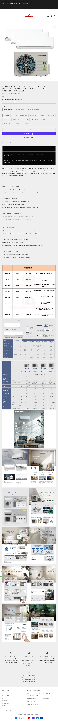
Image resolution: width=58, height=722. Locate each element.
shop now (5, 7)
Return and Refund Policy (8, 695)
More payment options (29, 137)
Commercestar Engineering (11, 93)
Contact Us (5, 700)
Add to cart (29, 129)
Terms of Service (6, 693)
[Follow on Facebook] (3, 710)
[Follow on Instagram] (7, 710)
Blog (3, 705)
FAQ (3, 698)
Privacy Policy (5, 703)
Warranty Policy (6, 691)
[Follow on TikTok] (11, 710)
